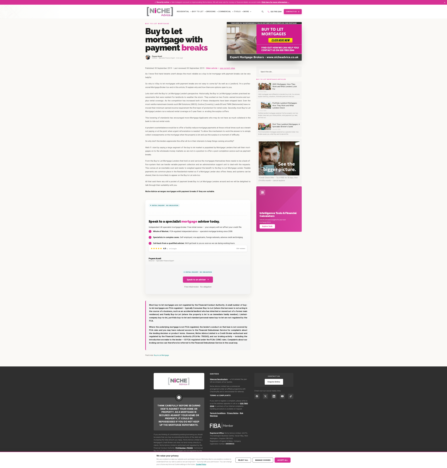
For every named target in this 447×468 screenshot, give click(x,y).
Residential (184, 11)
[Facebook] (256, 396)
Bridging (212, 11)
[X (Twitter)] (265, 396)
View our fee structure (219, 379)
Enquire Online (274, 382)
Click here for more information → (275, 2)
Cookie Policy (201, 464)
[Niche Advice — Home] (159, 11)
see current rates (227, 68)
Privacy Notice (232, 413)
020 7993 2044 (274, 11)
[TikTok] (290, 396)
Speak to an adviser (196, 279)
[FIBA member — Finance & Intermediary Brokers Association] (229, 426)
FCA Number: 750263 (184, 448)
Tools (239, 11)
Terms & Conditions (218, 413)
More (248, 11)
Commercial (226, 11)
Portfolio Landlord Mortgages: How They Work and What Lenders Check (284, 105)
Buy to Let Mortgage (161, 355)
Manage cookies (262, 460)
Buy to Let (199, 11)
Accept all (282, 460)
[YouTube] (282, 396)
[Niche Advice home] (179, 381)
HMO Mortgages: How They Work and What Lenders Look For (284, 86)
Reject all (243, 460)
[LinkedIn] (273, 396)
